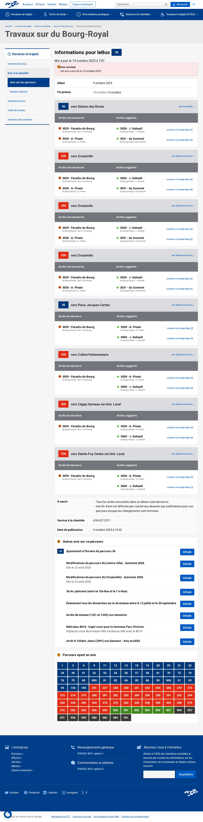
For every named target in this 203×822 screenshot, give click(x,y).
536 (65, 255)
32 (191, 665)
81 (106, 680)
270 (180, 687)
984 (117, 717)
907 (191, 710)
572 (63, 710)
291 (170, 695)
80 (85, 680)
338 (74, 702)
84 (127, 680)
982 (106, 717)
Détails (187, 552)
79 (74, 680)
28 (159, 665)
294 (191, 695)
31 (180, 665)
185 (85, 687)
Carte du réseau (16, 110)
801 (127, 710)
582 (74, 710)
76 (64, 680)
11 (106, 665)
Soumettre (186, 774)
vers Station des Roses (182, 156)
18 (138, 665)
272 (191, 687)
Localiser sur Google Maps (179, 130)
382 (127, 702)
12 (117, 665)
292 (180, 695)
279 (85, 695)
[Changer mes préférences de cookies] (8, 814)
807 (170, 710)
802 (138, 710)
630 (85, 710)
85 (138, 680)
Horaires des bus (17, 63)
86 (149, 680)
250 (127, 687)
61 (159, 673)
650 (95, 710)
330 (63, 702)
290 (159, 695)
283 (127, 695)
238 (117, 687)
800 (117, 710)
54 (117, 673)
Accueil (8, 26)
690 (106, 710)
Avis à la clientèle (18, 73)
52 (95, 673)
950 (85, 717)
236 (65, 156)
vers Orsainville (185, 106)
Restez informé (18, 91)
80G (95, 680)
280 (95, 695)
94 (64, 687)
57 (138, 673)
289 (148, 695)
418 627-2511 (102, 520)
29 (170, 665)
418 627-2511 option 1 (90, 753)
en (194, 4)
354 (95, 702)
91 (180, 680)
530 (138, 702)
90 (159, 680)
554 (170, 702)
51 (85, 673)
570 (191, 702)
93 (191, 680)
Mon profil (181, 4)
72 (180, 673)
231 (95, 687)
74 (191, 673)
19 (149, 665)
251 (138, 687)
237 (106, 687)
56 (127, 673)
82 (117, 680)
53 (106, 673)
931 (63, 717)
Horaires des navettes (20, 119)
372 (117, 702)
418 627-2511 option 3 (90, 768)
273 (63, 695)
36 (118, 52)
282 (117, 695)
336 (65, 205)
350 (85, 702)
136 (74, 687)
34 (64, 673)
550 (159, 702)
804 (148, 710)
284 (138, 695)
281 (106, 695)
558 (180, 702)
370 (106, 702)
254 (159, 687)
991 (127, 717)
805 (159, 710)
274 (74, 695)
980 (95, 717)
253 (148, 687)
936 (74, 717)
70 (170, 673)
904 (180, 710)
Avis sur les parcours (23, 82)
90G (170, 680)
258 (170, 687)
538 (148, 702)
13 (127, 665)
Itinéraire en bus (17, 101)
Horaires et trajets (23, 26)
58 (149, 673)
